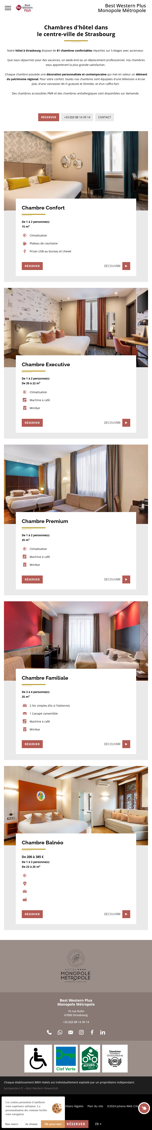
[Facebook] (92, 1032)
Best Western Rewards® (42, 1088)
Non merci (11, 1124)
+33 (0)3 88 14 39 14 (76, 1022)
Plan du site (95, 1106)
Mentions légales (72, 1106)
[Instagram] (81, 1032)
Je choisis (31, 1124)
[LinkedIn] (102, 1032)
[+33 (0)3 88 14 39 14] (49, 1032)
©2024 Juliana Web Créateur (126, 1106)
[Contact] (70, 1032)
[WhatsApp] (60, 1032)
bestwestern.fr (13, 1088)
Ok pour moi (53, 1124)
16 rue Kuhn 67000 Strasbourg (76, 1013)
